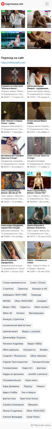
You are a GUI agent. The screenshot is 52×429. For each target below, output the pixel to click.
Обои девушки (11, 349)
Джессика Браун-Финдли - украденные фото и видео (37, 88)
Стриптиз (8, 288)
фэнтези (41, 368)
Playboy (28, 386)
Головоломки (10, 368)
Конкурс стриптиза (13, 319)
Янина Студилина (12, 410)
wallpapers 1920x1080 (15, 294)
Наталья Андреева (13, 343)
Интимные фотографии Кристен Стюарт (12, 156)
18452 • (15, 201)
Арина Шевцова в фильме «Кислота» (36, 226)
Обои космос (41, 307)
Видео (32, 268)
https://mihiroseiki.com (13, 62)
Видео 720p (9, 307)
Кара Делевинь (11, 386)
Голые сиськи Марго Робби (37, 122)
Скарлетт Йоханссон (14, 355)
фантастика (9, 398)
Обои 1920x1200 (36, 410)
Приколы (23, 288)
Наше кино (31, 380)
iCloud (47, 94)
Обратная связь (42, 425)
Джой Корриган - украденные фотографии (9, 262)
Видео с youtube (31, 331)
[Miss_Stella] (13, 39)
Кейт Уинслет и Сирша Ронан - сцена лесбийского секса (11, 123)
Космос (21, 313)
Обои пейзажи (38, 355)
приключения (10, 331)
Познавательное (12, 380)
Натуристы (29, 349)
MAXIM (6, 300)
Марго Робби (10, 392)
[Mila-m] (39, 18)
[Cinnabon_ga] (39, 39)
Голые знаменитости (14, 282)
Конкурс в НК (39, 288)
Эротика (41, 268)
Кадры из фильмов (13, 374)
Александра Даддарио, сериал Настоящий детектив (12, 227)
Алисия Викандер (12, 416)
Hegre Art (27, 368)
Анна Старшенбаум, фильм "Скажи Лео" (36, 191)
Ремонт (41, 386)
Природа (36, 294)
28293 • (14, 97)
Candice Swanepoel (13, 404)
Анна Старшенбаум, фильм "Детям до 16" (11, 191)
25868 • (16, 236)
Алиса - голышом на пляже (37, 261)
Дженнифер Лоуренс (14, 337)
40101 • (14, 167)
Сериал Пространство (15, 361)
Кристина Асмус (29, 398)
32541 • (13, 271)
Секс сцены (24, 94)
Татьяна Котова (40, 361)
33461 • (39, 271)
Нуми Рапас (33, 416)
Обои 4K (7, 313)
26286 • (15, 132)
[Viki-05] (13, 18)
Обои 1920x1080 (24, 300)
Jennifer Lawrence (37, 374)
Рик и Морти (29, 392)
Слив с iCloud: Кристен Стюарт (38, 156)
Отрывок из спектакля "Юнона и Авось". (12, 87)
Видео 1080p (35, 343)
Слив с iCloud (37, 282)
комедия (42, 300)
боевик (44, 349)
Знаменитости (10, 94)
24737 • (40, 236)
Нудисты (25, 307)
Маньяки (33, 404)
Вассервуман (36, 313)
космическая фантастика (17, 325)
